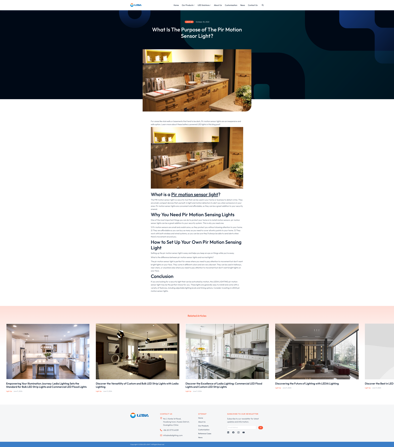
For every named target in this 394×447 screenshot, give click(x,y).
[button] (3, 358)
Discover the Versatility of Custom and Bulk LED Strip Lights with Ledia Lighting (137, 385)
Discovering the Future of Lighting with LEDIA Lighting (307, 383)
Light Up (9, 391)
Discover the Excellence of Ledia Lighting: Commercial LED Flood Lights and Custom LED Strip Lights (224, 385)
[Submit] (260, 427)
